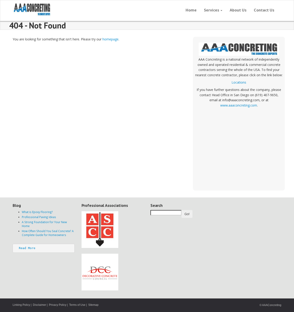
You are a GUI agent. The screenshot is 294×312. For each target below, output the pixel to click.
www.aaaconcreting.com (238, 105)
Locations (239, 82)
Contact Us (264, 10)
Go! (186, 214)
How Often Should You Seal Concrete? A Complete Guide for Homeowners (48, 233)
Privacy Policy (57, 304)
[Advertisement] (239, 147)
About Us (238, 10)
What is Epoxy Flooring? (37, 212)
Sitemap (93, 304)
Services (212, 10)
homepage (110, 39)
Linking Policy (21, 304)
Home (191, 10)
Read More (27, 248)
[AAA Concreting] (78, 9)
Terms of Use (77, 304)
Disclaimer (39, 304)
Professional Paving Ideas (39, 217)
